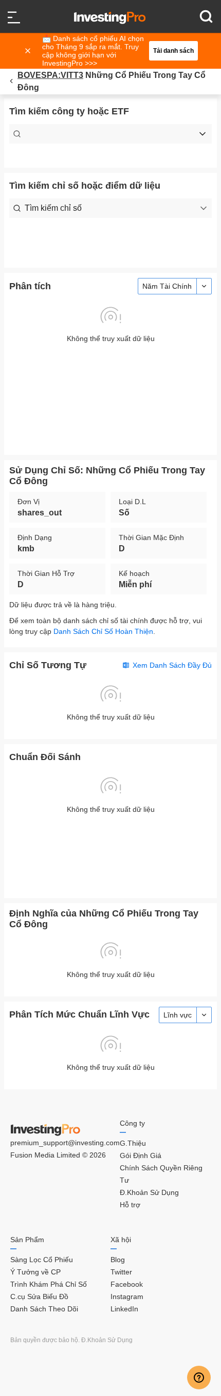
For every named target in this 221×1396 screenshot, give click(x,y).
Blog (117, 1259)
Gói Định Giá (140, 1155)
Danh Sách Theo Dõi (44, 1309)
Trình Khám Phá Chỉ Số (48, 1284)
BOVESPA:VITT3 (50, 75)
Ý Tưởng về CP (35, 1272)
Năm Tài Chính (167, 286)
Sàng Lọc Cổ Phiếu (41, 1259)
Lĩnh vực (177, 1015)
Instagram (126, 1296)
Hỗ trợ (130, 1205)
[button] (116, 50)
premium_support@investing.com (65, 1143)
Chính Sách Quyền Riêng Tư (161, 1174)
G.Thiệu (133, 1143)
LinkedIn (124, 1309)
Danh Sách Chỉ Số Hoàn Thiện (103, 631)
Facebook (126, 1284)
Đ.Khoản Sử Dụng (149, 1192)
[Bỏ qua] (29, 51)
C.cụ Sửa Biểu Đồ (39, 1296)
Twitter (121, 1272)
